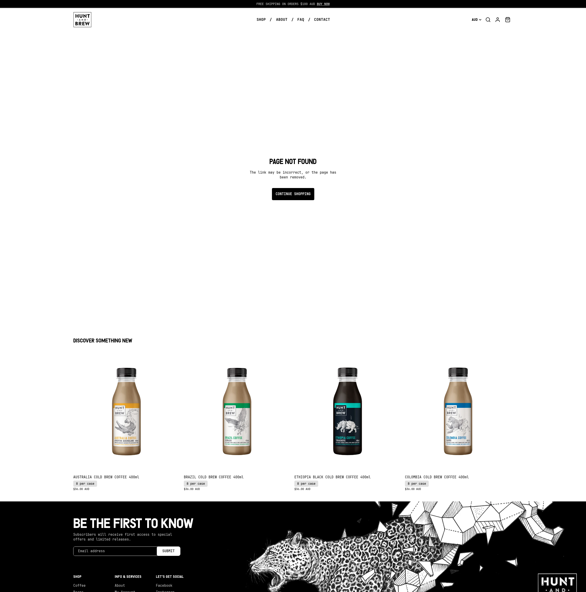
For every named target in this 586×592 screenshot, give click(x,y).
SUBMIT (168, 551)
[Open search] (488, 20)
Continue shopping (293, 194)
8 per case (85, 484)
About (120, 585)
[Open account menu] (498, 20)
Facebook (164, 585)
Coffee (79, 585)
